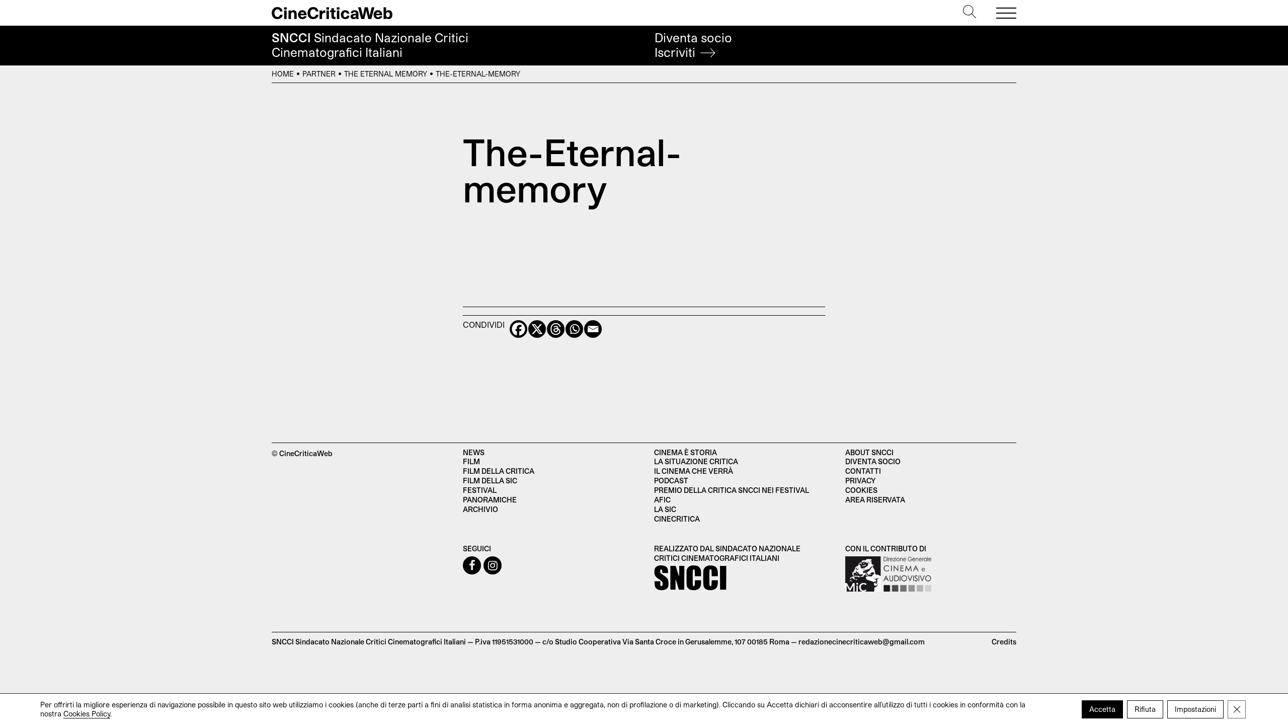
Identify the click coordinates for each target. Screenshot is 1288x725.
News (474, 452)
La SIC (665, 509)
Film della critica (498, 471)
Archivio (480, 509)
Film (471, 461)
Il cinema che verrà (693, 471)
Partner (319, 73)
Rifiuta (1145, 709)
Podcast (671, 480)
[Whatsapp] (574, 329)
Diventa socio (693, 45)
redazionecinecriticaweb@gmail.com (861, 641)
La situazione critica (696, 461)
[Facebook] (518, 329)
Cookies (861, 490)
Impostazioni (1195, 709)
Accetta (1102, 709)
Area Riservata (875, 499)
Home (283, 73)
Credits (1004, 641)
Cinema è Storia (685, 452)
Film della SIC (490, 480)
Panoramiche (490, 499)
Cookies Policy (86, 713)
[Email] (593, 329)
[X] (537, 329)
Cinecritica (677, 519)
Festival (480, 490)
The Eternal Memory (385, 73)
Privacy (860, 480)
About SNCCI (869, 452)
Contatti (863, 471)
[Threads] (556, 329)
